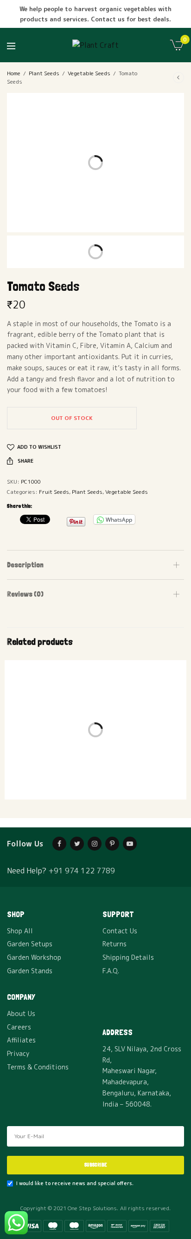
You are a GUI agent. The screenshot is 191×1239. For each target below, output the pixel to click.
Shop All (20, 930)
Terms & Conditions (38, 1066)
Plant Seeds (44, 73)
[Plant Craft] (95, 45)
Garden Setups (29, 943)
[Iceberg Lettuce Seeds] (141, 703)
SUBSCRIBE (95, 1165)
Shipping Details (128, 957)
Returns (114, 943)
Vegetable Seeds (89, 73)
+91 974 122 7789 (81, 870)
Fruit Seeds (54, 492)
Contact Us (119, 930)
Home (13, 73)
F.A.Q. (110, 970)
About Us (21, 1013)
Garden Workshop (34, 957)
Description (25, 564)
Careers (19, 1027)
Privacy (18, 1053)
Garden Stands (29, 970)
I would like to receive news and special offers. (75, 1183)
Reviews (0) (25, 594)
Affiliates (21, 1040)
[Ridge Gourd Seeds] (50, 703)
